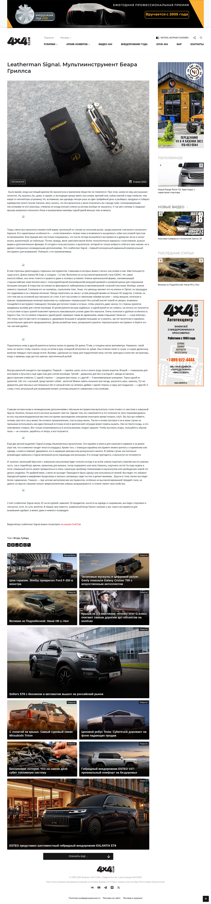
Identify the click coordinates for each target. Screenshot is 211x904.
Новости (144, 555)
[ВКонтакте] (9, 545)
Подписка (49, 37)
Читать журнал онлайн (172, 37)
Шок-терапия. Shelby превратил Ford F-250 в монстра (180, 286)
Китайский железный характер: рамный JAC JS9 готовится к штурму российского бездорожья (179, 192)
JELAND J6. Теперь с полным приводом (177, 238)
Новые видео (173, 207)
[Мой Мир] (17, 545)
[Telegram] (21, 545)
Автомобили (17, 182)
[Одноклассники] (13, 545)
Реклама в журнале (132, 898)
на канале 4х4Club (71, 524)
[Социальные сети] (194, 37)
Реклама (64, 37)
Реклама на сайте (111, 898)
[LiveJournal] (29, 545)
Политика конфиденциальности (84, 898)
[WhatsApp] (25, 545)
